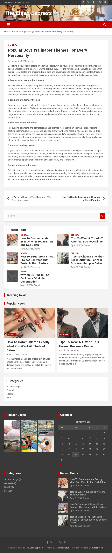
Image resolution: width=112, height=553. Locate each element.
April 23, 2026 (77, 267)
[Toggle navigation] (8, 24)
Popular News (15, 303)
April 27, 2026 (77, 245)
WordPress (97, 547)
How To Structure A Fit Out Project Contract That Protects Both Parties (37, 260)
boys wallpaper (15, 75)
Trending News (16, 295)
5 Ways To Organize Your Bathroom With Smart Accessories (31, 198)
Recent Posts (18, 230)
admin (31, 61)
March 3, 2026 (26, 285)
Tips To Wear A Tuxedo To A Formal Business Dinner (87, 240)
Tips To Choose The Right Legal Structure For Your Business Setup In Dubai (87, 260)
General (12, 45)
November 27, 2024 (17, 61)
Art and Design (14, 386)
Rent (9, 397)
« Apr (60, 465)
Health (10, 394)
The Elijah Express (28, 13)
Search (102, 216)
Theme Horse (62, 547)
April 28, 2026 (26, 249)
